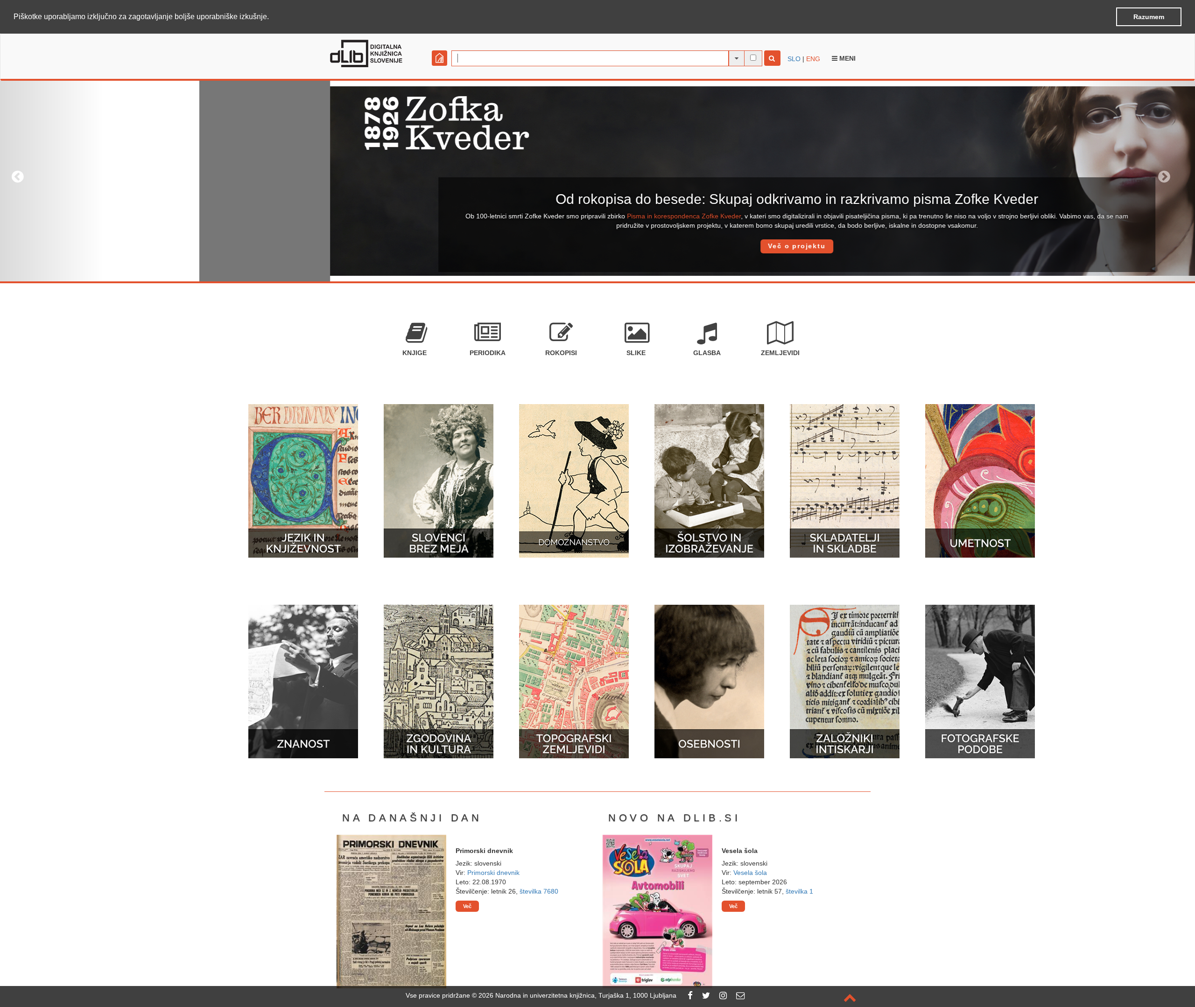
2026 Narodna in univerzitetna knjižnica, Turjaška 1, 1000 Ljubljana (577, 995)
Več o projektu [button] (597, 246)
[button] (272, 17)
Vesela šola (750, 872)
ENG (813, 59)
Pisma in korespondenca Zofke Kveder (484, 216)
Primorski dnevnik (493, 872)
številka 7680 (539, 891)
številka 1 (799, 891)
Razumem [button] (1148, 17)
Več (467, 906)
